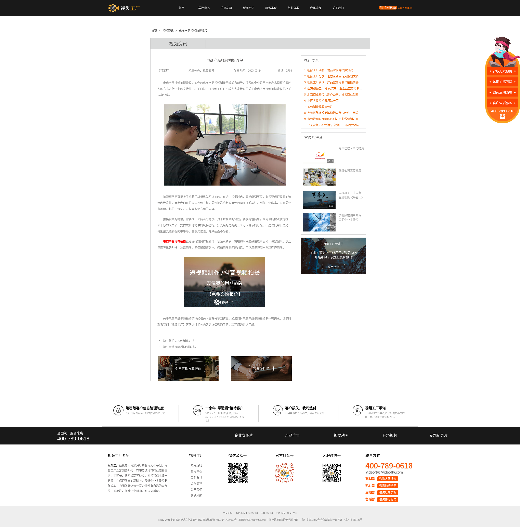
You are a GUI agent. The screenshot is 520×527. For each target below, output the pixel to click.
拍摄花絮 (226, 8)
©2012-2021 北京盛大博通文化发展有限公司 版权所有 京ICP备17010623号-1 (198, 519)
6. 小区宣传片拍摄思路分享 (321, 100)
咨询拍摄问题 (387, 485)
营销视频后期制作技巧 (183, 347)
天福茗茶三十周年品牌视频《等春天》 (351, 195)
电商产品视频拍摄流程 (193, 30)
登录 (289, 513)
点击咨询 (333, 266)
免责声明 (280, 513)
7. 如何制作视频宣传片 (318, 106)
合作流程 (315, 8)
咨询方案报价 (387, 478)
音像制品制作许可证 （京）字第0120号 (341, 519)
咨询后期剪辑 (387, 492)
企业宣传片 (244, 436)
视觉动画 (341, 436)
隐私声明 (240, 513)
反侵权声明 (267, 513)
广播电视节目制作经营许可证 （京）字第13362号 (293, 519)
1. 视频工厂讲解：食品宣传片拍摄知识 (328, 70)
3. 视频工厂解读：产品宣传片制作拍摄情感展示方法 (337, 82)
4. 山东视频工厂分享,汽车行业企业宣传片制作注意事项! (339, 88)
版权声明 (253, 513)
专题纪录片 (438, 436)
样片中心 (204, 8)
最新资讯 (196, 477)
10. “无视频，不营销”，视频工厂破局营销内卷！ (334, 125)
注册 (294, 513)
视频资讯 (168, 30)
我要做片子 (261, 369)
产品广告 (292, 436)
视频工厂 (113, 465)
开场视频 (389, 436)
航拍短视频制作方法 (181, 340)
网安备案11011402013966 (252, 519)
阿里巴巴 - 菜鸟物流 (351, 148)
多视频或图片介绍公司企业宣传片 (350, 217)
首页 (181, 8)
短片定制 (196, 465)
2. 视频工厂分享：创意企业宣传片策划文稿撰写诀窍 (337, 76)
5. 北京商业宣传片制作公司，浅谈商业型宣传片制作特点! (340, 94)
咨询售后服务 (387, 499)
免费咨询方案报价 (188, 369)
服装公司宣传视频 (350, 170)
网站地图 (196, 495)
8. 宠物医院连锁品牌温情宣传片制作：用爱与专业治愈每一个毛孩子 (347, 112)
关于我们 (338, 8)
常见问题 (228, 513)
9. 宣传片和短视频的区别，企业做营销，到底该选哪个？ (340, 119)
